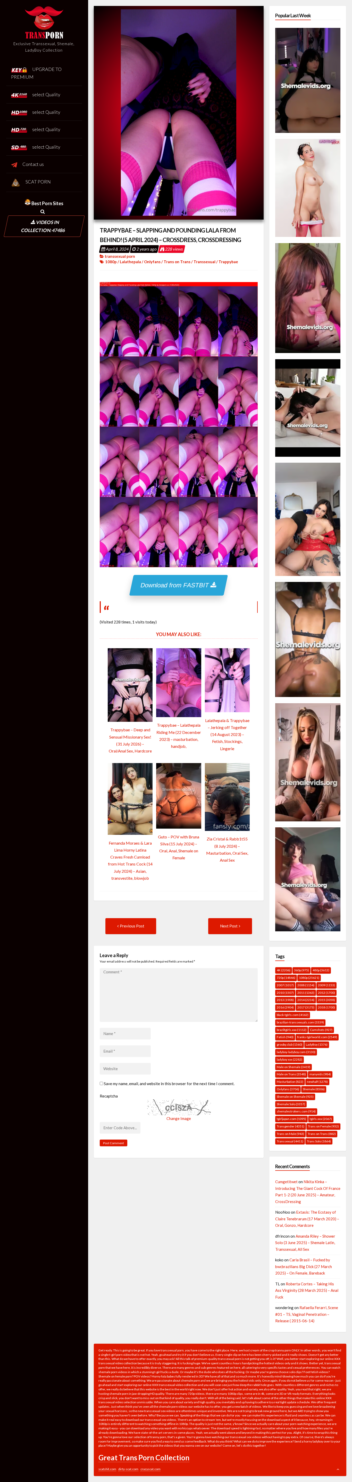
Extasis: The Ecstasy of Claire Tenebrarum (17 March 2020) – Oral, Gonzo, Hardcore (307, 1219)
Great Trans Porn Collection (143, 1457)
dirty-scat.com (128, 1469)
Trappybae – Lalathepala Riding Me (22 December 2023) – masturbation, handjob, (178, 736)
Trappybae (228, 261)
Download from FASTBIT (176, 585)
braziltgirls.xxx (291, 1030)
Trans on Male (290, 1134)
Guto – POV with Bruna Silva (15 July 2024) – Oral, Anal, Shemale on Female (178, 847)
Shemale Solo (291, 1104)
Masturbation (290, 1082)
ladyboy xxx (289, 1059)
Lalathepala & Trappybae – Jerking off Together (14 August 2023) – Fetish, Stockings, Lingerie (227, 734)
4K (283, 970)
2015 (326, 1000)
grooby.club (289, 1044)
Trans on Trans (177, 261)
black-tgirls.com (292, 1015)
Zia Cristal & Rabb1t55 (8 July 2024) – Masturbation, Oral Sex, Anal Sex (227, 849)
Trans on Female (323, 1126)
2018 (326, 1007)
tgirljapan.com (291, 1119)
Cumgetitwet (286, 1181)
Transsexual (204, 261)
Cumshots (321, 1030)
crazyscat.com (150, 1469)
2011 (305, 993)
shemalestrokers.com (296, 1111)
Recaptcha (109, 1096)
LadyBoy (317, 1044)
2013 (285, 1000)
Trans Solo (319, 1141)
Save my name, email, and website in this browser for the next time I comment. (169, 1083)
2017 (305, 1007)
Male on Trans (291, 1074)
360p (301, 970)
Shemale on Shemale (295, 1097)
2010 (285, 993)
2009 (326, 985)
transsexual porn (120, 256)
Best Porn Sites (47, 203)
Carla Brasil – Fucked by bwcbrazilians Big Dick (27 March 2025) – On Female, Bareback (303, 1266)
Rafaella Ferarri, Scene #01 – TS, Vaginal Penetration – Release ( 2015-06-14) (306, 1314)
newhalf (317, 1082)
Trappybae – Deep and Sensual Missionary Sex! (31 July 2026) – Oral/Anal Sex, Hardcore (130, 740)
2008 (305, 985)
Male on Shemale (293, 1067)
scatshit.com (107, 1469)
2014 (305, 1000)
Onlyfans (152, 261)
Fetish (285, 1037)
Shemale (314, 1089)
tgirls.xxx (321, 1119)
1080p (111, 261)
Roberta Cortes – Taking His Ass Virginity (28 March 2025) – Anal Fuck (306, 1290)
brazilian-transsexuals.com (300, 1022)
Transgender (290, 1126)
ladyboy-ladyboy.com (296, 1052)
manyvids (320, 1074)
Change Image (178, 1118)
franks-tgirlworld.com (317, 1037)
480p (321, 970)
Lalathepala (130, 261)
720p (286, 978)
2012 (326, 993)
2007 (285, 985)
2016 (285, 1007)
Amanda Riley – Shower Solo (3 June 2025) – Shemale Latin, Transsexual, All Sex (305, 1243)
